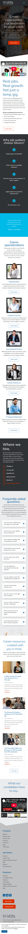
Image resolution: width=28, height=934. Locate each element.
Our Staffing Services (8, 878)
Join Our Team (6, 838)
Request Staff (9, 906)
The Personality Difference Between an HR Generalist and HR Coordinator (13, 750)
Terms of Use (6, 921)
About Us (5, 834)
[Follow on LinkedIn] (7, 895)
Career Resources (8, 682)
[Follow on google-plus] (10, 895)
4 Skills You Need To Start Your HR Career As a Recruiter (12, 678)
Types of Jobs (6, 858)
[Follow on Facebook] (4, 895)
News (4, 844)
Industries (5, 880)
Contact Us (5, 842)
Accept (4, 931)
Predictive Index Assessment (10, 860)
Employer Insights (7, 884)
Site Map (12, 921)
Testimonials (6, 847)
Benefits (5, 864)
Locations (5, 840)
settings (16, 928)
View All (14, 771)
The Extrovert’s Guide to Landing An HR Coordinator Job (13, 714)
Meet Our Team (6, 836)
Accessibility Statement (15, 920)
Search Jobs (14, 43)
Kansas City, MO (10, 477)
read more (7, 692)
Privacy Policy (6, 920)
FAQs (4, 862)
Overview (5, 856)
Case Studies (6, 882)
